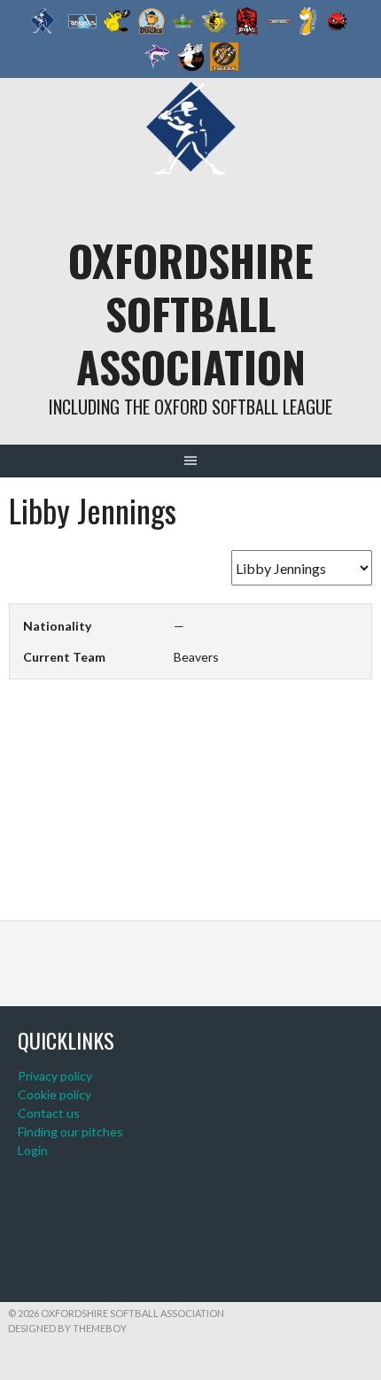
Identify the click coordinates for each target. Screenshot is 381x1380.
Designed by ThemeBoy (67, 1328)
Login (33, 1150)
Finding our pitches (70, 1131)
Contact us (49, 1112)
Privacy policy (55, 1075)
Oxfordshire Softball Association (191, 313)
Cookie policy (54, 1094)
